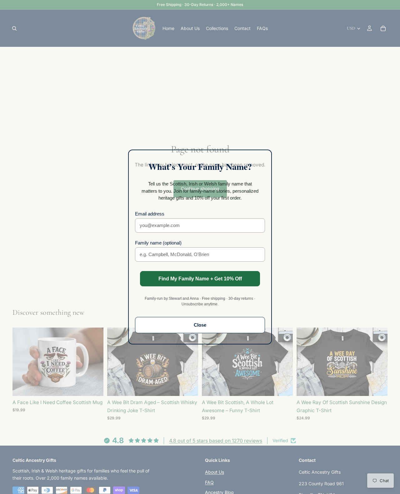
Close (200, 325)
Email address (149, 213)
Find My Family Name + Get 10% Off (200, 278)
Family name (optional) (158, 242)
